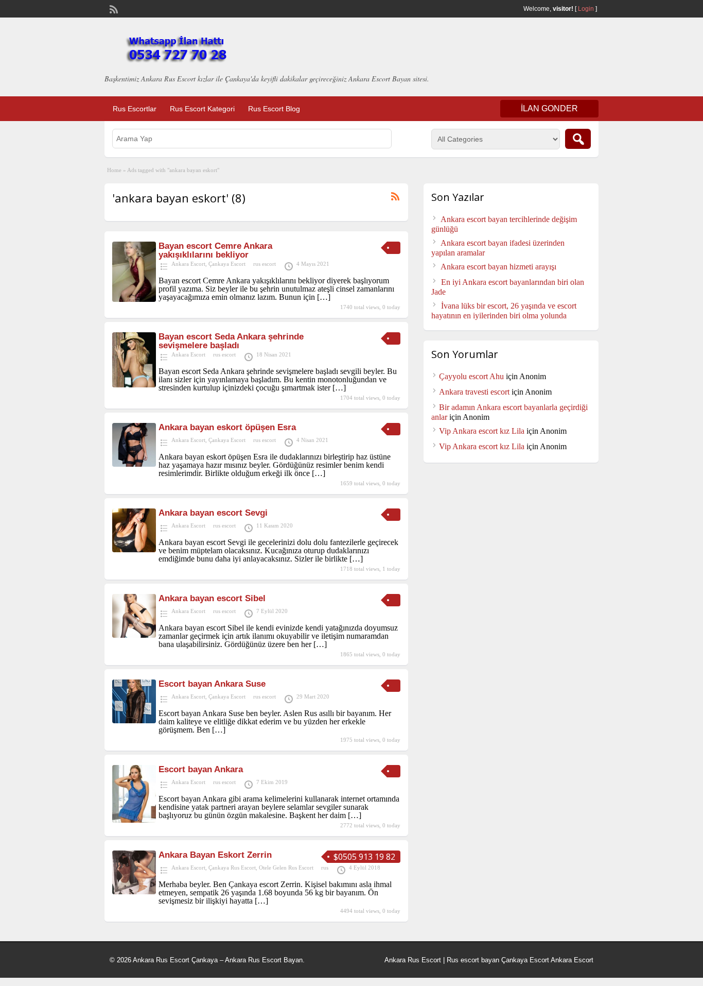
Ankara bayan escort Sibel (212, 598)
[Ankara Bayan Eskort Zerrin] (134, 891)
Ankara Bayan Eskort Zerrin (215, 855)
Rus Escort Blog (274, 109)
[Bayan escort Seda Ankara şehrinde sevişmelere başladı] (134, 384)
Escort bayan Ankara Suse (212, 684)
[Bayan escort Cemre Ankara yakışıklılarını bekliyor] (134, 299)
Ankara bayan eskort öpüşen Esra (227, 427)
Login (586, 8)
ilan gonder (549, 108)
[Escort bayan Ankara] (134, 819)
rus (324, 867)
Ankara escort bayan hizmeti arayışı (498, 266)
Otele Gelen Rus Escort (286, 867)
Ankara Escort (188, 264)
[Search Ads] (578, 139)
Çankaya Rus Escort (232, 867)
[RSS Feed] (113, 8)
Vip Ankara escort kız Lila (481, 431)
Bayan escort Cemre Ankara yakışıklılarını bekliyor (215, 250)
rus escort (264, 264)
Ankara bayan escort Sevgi (213, 513)
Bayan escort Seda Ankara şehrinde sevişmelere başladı (231, 341)
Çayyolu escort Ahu (471, 376)
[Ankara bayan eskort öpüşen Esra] (134, 464)
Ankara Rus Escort (412, 960)
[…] (323, 297)
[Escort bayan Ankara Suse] (134, 720)
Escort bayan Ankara (201, 769)
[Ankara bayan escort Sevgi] (134, 549)
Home (114, 170)
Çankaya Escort (226, 264)
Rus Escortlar (134, 109)
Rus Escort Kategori (202, 109)
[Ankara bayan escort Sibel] (134, 635)
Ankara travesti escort (474, 391)
